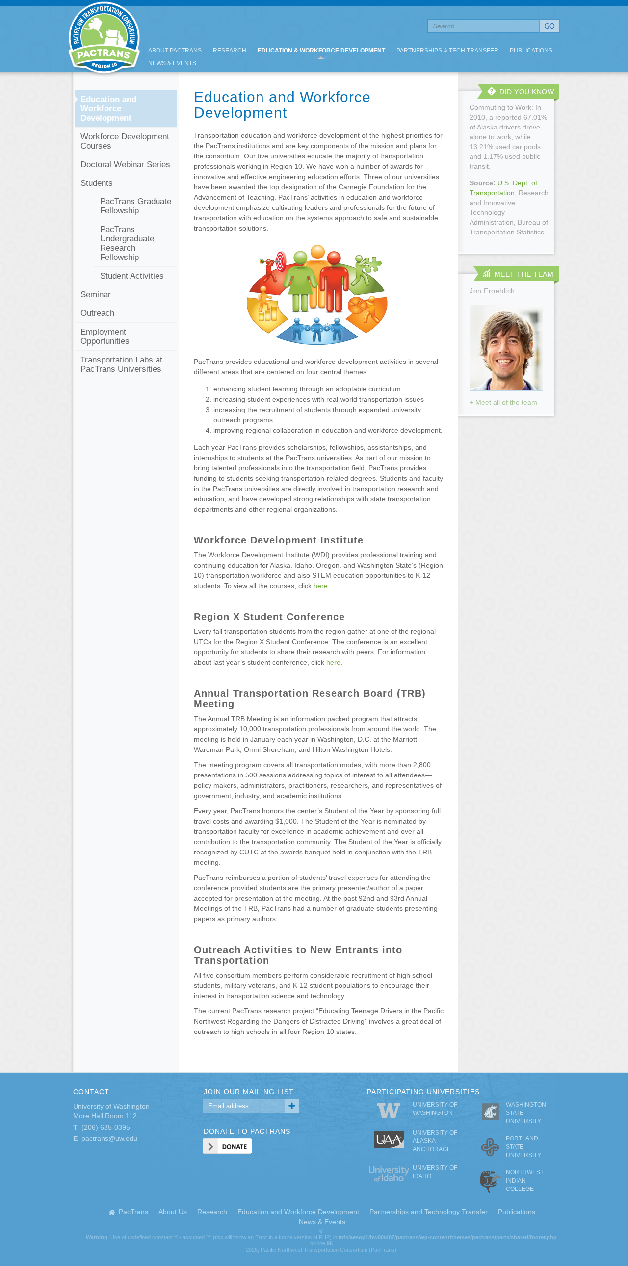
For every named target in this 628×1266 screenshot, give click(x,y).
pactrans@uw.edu (109, 1138)
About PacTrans (175, 50)
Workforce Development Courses (124, 141)
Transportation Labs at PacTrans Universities (121, 364)
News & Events (172, 63)
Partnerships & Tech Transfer (447, 50)
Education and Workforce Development (108, 109)
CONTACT (91, 1092)
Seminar (95, 294)
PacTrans (133, 1211)
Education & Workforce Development (321, 50)
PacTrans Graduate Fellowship (135, 206)
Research (229, 50)
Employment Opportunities (105, 336)
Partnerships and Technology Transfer (428, 1211)
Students (96, 183)
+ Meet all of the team (503, 402)
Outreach (97, 313)
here (321, 586)
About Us (172, 1211)
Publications (531, 50)
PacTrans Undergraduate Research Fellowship (127, 243)
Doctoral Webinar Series (125, 164)
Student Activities (132, 276)
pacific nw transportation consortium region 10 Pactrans (104, 39)
